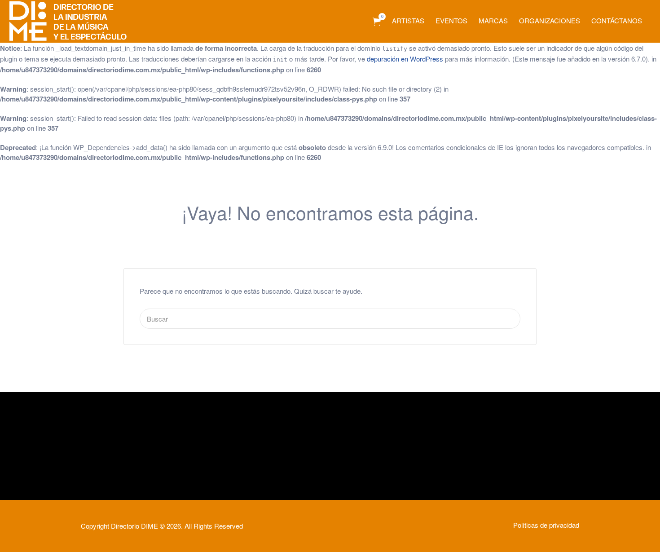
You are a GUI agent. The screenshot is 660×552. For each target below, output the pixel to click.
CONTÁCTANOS (616, 20)
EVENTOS (451, 20)
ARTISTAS (408, 20)
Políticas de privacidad (546, 525)
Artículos (377, 22)
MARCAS (493, 20)
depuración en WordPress (405, 58)
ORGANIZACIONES (549, 20)
